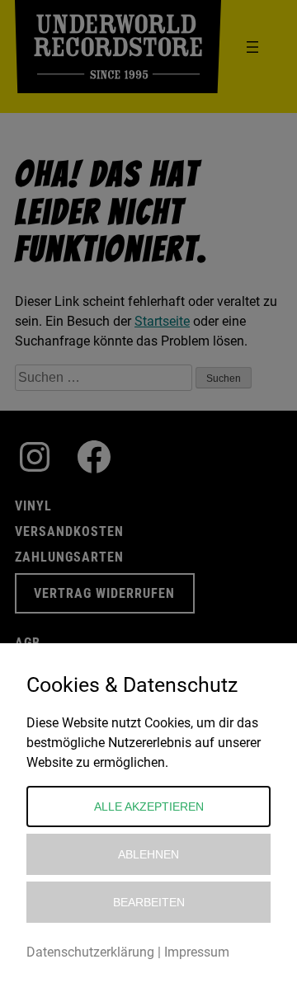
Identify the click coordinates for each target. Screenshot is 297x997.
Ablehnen (148, 854)
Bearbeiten (149, 902)
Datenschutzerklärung (90, 952)
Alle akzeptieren (149, 806)
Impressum (196, 952)
